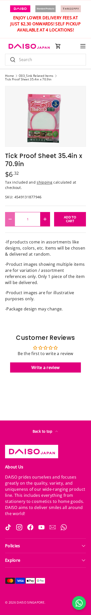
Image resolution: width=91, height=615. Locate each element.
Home (9, 75)
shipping (44, 182)
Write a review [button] (45, 367)
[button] (58, 46)
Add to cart (70, 219)
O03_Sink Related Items (36, 75)
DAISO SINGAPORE (30, 602)
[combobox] (45, 59)
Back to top (43, 431)
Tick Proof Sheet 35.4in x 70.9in (28, 79)
